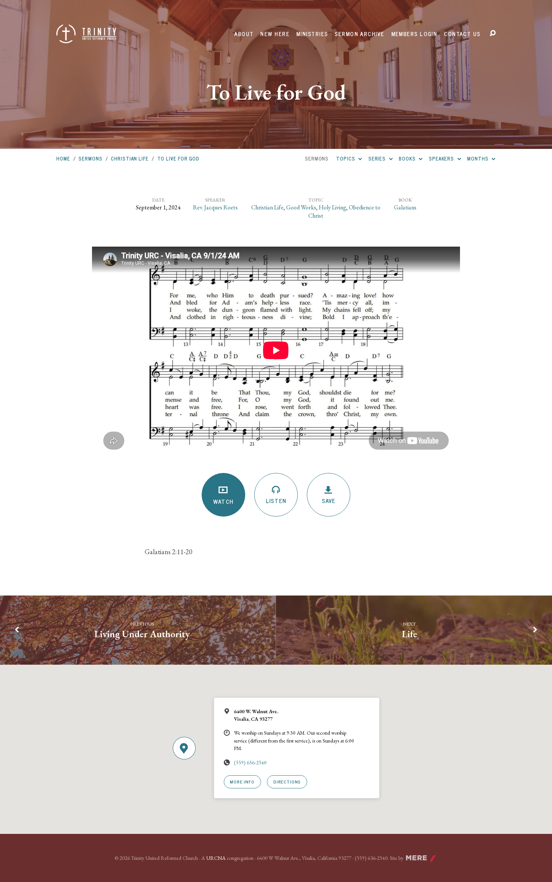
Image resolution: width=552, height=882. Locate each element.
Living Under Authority (142, 633)
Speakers (442, 158)
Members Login (414, 33)
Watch (223, 501)
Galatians (405, 207)
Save (328, 500)
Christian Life (130, 158)
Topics (346, 158)
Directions (287, 781)
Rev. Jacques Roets (215, 207)
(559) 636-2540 (250, 762)
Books (408, 158)
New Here (275, 33)
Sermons (90, 158)
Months (478, 158)
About (243, 33)
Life (409, 633)
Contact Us (462, 33)
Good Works (301, 207)
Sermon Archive (359, 33)
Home (63, 158)
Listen (276, 500)
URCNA (216, 858)
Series (377, 158)
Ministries (312, 33)
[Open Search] (493, 33)
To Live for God (178, 158)
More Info (242, 781)
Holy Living (332, 207)
